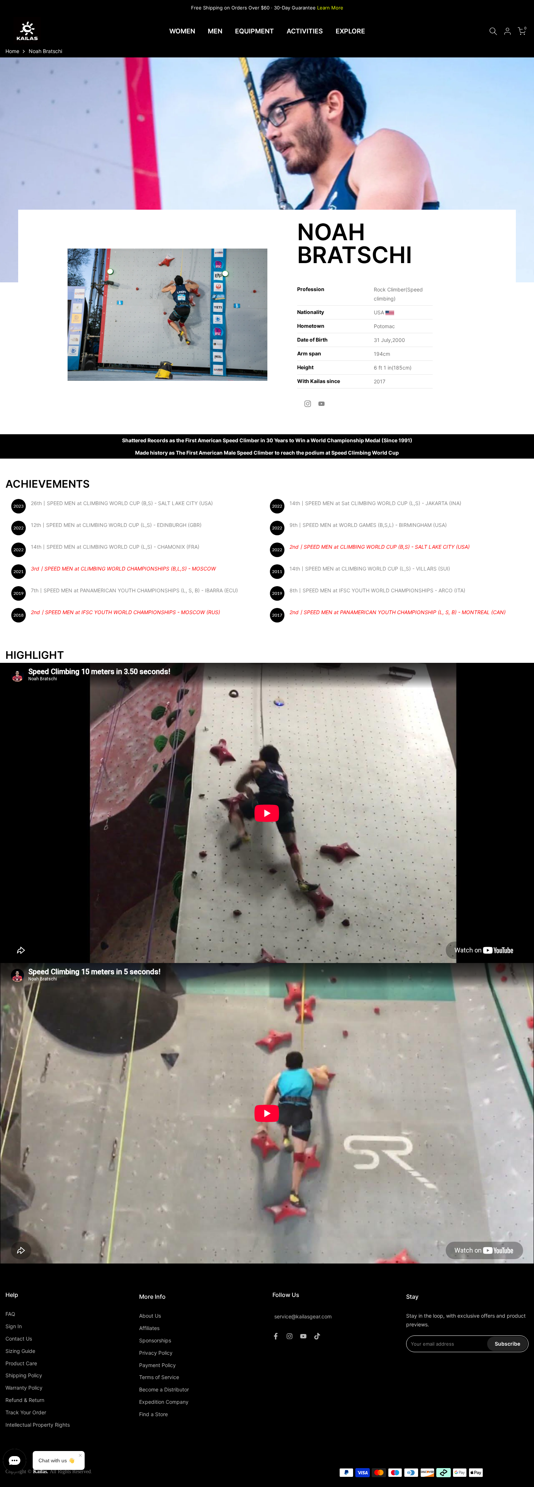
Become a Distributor (164, 1389)
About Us (150, 1316)
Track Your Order (25, 1412)
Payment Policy (157, 1365)
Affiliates (149, 1328)
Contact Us (18, 1338)
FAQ (10, 1314)
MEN (215, 31)
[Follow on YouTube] (321, 403)
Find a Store (153, 1414)
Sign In (13, 1326)
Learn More (330, 8)
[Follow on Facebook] (275, 1336)
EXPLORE (350, 31)
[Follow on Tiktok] (317, 1336)
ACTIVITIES (305, 31)
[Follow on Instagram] (307, 403)
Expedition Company (164, 1402)
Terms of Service (159, 1377)
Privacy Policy (156, 1353)
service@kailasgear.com (303, 1317)
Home (12, 51)
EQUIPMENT (254, 31)
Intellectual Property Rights (37, 1425)
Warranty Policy (24, 1388)
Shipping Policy (23, 1375)
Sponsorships (155, 1340)
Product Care (21, 1363)
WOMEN (182, 31)
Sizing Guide (20, 1351)
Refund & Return (24, 1400)
